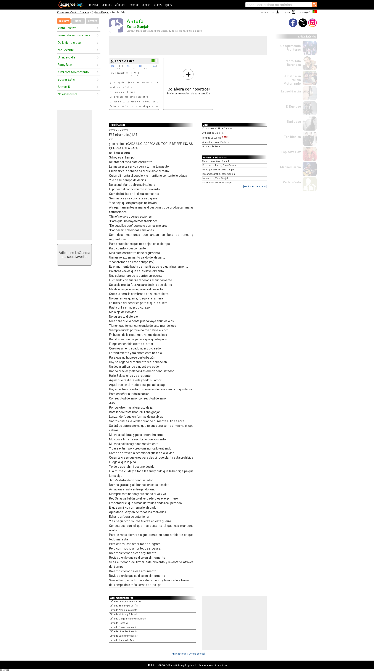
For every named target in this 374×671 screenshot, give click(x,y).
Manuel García (290, 167)
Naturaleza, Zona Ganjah (215, 178)
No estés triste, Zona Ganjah (217, 182)
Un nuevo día (66, 57)
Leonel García (291, 91)
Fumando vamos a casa (74, 35)
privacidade (195, 665)
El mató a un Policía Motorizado (292, 79)
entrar (287, 12)
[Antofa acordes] (180, 653)
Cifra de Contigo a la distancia (125, 601)
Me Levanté (66, 50)
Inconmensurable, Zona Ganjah (218, 174)
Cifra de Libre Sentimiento (123, 631)
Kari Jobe (294, 121)
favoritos (134, 5)
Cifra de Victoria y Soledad (123, 614)
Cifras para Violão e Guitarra (73, 12)
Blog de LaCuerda (215, 137)
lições (168, 5)
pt (215, 665)
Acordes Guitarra (211, 146)
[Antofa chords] (197, 653)
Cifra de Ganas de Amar (122, 640)
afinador (120, 5)
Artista (78, 21)
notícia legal (179, 665)
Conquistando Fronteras (290, 47)
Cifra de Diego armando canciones (128, 618)
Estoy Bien (65, 64)
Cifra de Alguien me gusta (123, 610)
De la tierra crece (69, 42)
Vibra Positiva (67, 28)
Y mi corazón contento (73, 72)
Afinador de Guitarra (213, 132)
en (210, 665)
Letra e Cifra (124, 61)
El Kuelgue (293, 106)
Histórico (92, 21)
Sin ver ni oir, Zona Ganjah (215, 161)
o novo (146, 5)
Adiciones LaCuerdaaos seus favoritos (74, 255)
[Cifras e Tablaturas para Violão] (71, 7)
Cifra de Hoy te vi (119, 623)
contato (222, 665)
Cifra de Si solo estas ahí (123, 627)
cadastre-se (268, 12)
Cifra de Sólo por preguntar (123, 635)
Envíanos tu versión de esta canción (188, 81)
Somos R (64, 87)
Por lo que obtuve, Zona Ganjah (218, 169)
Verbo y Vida (292, 182)
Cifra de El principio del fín (124, 605)
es (205, 665)
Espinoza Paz (291, 152)
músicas (94, 5)
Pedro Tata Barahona (293, 62)
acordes (107, 5)
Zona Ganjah (102, 12)
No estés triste (67, 94)
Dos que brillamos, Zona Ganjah (219, 165)
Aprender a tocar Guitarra (215, 142)
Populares (64, 21)
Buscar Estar (66, 79)
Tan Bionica (292, 137)
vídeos (157, 5)
